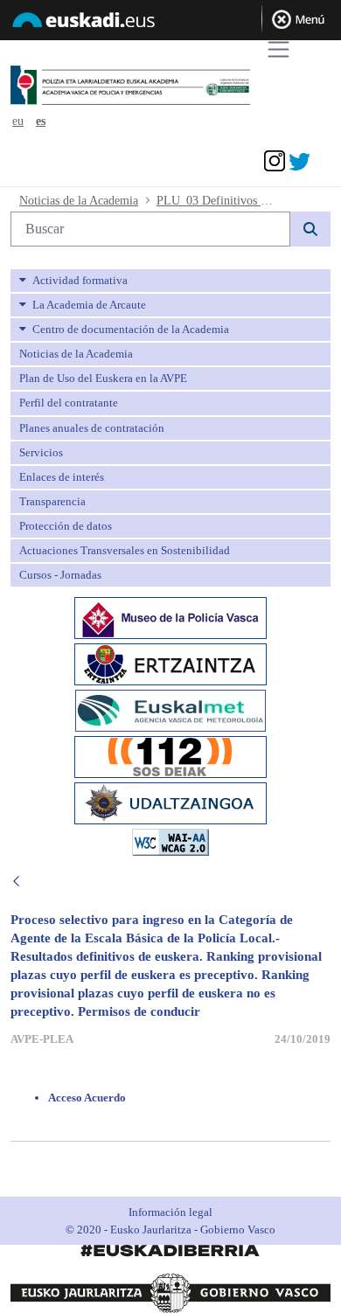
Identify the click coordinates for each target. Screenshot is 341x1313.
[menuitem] (170, 280)
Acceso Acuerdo (87, 1097)
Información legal (170, 1212)
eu (18, 121)
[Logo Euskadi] (170, 22)
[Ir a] (160, 86)
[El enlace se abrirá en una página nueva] (170, 616)
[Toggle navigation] (278, 49)
